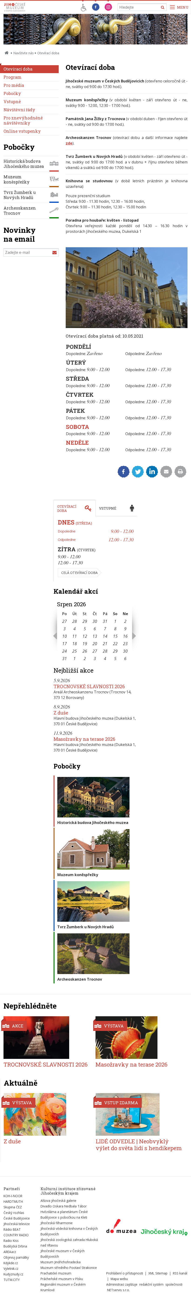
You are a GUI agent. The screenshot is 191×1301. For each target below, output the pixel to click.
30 (94, 621)
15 (115, 636)
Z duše (61, 713)
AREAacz (9, 1252)
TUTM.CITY (11, 1279)
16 (125, 636)
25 (74, 651)
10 (64, 636)
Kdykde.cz (10, 1263)
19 (84, 643)
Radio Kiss (11, 1240)
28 (74, 621)
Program (12, 77)
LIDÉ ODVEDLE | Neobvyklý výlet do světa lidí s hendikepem (139, 1145)
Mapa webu (119, 1279)
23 (125, 643)
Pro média (13, 85)
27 (64, 621)
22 (115, 643)
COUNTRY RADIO (16, 1235)
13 (94, 636)
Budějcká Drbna (15, 1246)
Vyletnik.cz (10, 1268)
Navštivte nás (23, 53)
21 (105, 643)
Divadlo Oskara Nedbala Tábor (64, 1206)
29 (84, 621)
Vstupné (12, 101)
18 (74, 643)
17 (64, 643)
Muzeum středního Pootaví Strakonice (69, 1267)
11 (74, 636)
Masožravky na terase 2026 (84, 739)
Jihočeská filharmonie (57, 1223)
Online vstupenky (22, 131)
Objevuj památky (16, 1257)
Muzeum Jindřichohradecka (61, 1262)
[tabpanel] (95, 549)
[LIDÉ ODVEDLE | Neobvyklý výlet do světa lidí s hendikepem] (139, 1114)
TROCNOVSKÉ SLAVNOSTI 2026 (89, 686)
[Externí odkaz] (121, 1227)
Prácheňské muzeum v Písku (62, 1279)
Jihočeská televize (16, 1224)
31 (105, 621)
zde (69, 143)
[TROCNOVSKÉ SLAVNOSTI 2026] (46, 1037)
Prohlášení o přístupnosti (124, 1273)
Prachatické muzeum (56, 1273)
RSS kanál (180, 1273)
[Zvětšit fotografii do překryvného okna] (127, 326)
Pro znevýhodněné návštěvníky (23, 120)
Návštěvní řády (19, 109)
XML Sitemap (157, 1273)
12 (84, 636)
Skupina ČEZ (12, 1207)
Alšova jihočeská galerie (58, 1200)
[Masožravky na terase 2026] (139, 1037)
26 (84, 651)
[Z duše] (47, 1114)
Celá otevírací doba (79, 572)
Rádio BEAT (12, 1229)
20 (94, 643)
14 (105, 636)
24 (64, 651)
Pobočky (12, 93)
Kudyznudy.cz (13, 1274)
